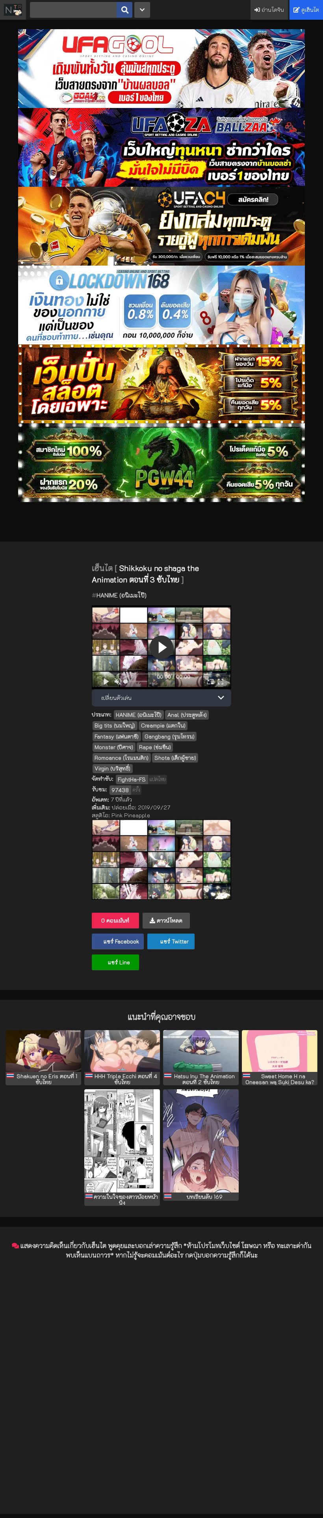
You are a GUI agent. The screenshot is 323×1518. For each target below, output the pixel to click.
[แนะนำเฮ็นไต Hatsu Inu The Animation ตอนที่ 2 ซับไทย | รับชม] (201, 1051)
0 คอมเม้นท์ (115, 920)
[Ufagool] (161, 106)
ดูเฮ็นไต (309, 9)
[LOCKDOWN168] (161, 342)
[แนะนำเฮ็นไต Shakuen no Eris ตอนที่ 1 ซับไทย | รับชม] (43, 1051)
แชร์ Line (118, 962)
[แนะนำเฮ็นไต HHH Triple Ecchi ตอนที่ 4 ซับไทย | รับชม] (122, 1051)
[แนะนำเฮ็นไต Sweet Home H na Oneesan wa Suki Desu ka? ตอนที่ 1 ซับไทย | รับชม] (279, 1051)
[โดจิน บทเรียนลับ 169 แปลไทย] (201, 1140)
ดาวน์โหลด (168, 920)
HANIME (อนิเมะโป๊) (122, 595)
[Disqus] (161, 1364)
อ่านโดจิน (272, 9)
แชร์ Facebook (120, 941)
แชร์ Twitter (174, 941)
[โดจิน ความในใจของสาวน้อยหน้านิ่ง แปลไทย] (122, 1140)
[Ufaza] (161, 184)
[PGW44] (161, 500)
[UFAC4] (161, 263)
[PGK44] (161, 421)
